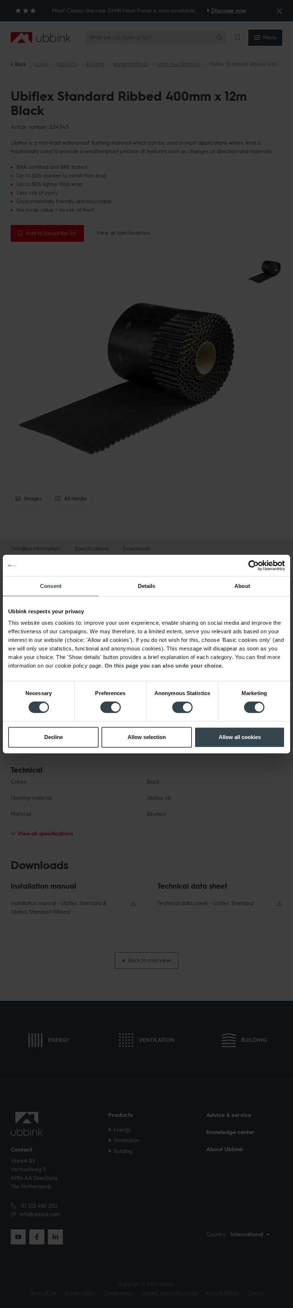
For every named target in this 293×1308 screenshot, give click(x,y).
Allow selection (147, 737)
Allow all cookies (240, 737)
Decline (53, 737)
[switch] (110, 707)
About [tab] (242, 586)
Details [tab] (146, 586)
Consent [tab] (50, 586)
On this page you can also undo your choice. (164, 666)
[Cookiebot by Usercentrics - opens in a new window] (253, 565)
